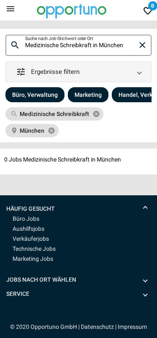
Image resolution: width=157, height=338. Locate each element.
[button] (78, 72)
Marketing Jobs (33, 258)
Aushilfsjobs (28, 228)
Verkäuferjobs (31, 238)
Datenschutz (97, 326)
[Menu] (10, 8)
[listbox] (78, 122)
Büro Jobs (26, 218)
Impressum (132, 326)
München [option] (32, 130)
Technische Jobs (34, 248)
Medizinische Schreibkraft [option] (54, 114)
